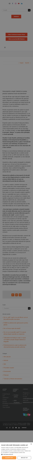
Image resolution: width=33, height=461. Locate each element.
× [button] (31, 444)
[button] (16, 454)
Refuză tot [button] (24, 457)
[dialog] (16, 451)
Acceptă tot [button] (9, 457)
